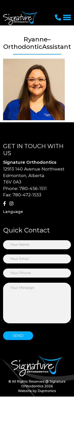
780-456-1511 (33, 188)
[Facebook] (5, 204)
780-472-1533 (27, 194)
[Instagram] (12, 204)
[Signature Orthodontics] (20, 18)
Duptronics (47, 391)
